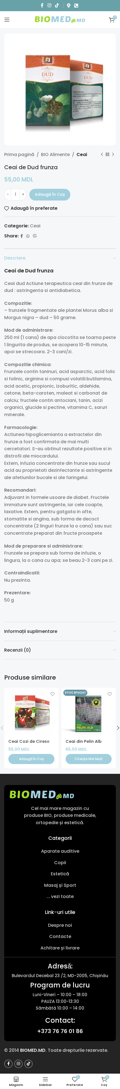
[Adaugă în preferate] (52, 694)
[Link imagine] (42, 794)
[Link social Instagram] (49, 5)
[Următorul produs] (113, 154)
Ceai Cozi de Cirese (28, 741)
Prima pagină (19, 154)
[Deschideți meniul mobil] (7, 19)
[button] (31, 759)
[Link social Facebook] (42, 5)
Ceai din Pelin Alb (84, 741)
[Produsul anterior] (102, 154)
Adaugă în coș (50, 194)
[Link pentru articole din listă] (60, 851)
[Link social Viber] (35, 236)
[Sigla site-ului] (60, 19)
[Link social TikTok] (57, 5)
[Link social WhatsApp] (28, 236)
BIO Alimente (55, 154)
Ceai (81, 154)
